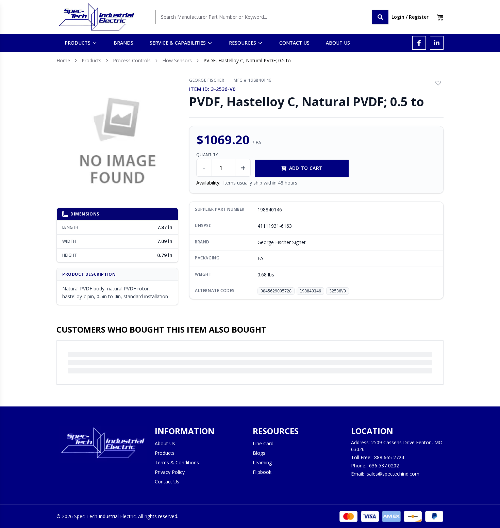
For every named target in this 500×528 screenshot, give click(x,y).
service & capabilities (178, 42)
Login (397, 17)
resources (242, 42)
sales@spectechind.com (393, 473)
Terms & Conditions (177, 462)
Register (419, 17)
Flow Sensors (177, 60)
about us (338, 42)
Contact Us (167, 481)
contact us (294, 42)
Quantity (207, 155)
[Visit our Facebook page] (419, 43)
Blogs (259, 453)
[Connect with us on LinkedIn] (437, 43)
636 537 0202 (384, 465)
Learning (262, 462)
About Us (165, 443)
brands (123, 42)
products (77, 42)
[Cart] (440, 17)
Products (91, 60)
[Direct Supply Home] (96, 17)
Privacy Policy (170, 472)
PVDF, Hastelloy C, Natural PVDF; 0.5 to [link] (247, 60)
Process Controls (132, 60)
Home (63, 60)
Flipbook (262, 472)
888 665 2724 (389, 457)
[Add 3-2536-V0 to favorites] (438, 83)
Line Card (263, 443)
